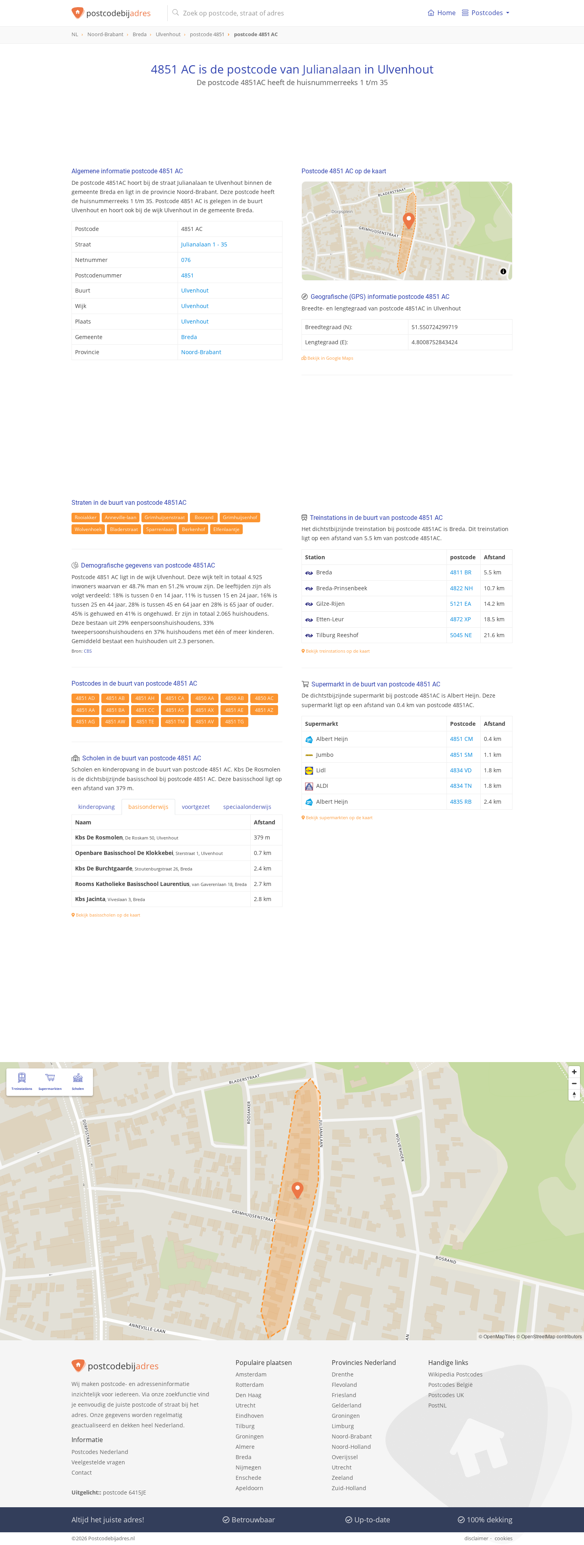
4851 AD (85, 698)
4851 (187, 275)
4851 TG (234, 721)
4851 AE (234, 710)
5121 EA (460, 603)
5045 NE (461, 635)
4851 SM (461, 754)
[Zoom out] (574, 1083)
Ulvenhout (195, 290)
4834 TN (461, 785)
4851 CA (175, 698)
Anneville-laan (120, 517)
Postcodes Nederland (100, 1452)
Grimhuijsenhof (240, 517)
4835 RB (461, 801)
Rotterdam (250, 1384)
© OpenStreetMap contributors (549, 1336)
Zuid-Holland (349, 1488)
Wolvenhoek (88, 529)
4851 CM (461, 738)
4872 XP (460, 619)
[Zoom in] (574, 1072)
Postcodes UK (446, 1395)
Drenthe (343, 1374)
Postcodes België (450, 1384)
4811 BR (461, 572)
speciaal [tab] (247, 806)
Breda (189, 337)
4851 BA (115, 710)
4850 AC (264, 698)
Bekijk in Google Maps (329, 358)
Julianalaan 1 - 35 (204, 244)
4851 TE (145, 721)
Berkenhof (193, 529)
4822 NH (461, 588)
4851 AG (85, 721)
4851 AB (115, 698)
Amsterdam (251, 1374)
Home (446, 12)
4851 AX (204, 710)
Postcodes (487, 12)
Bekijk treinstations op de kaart (337, 651)
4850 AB (234, 698)
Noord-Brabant (201, 352)
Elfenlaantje (226, 529)
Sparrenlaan (160, 529)
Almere (245, 1446)
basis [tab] (148, 806)
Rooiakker (86, 517)
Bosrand (204, 517)
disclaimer (476, 1538)
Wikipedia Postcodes (455, 1374)
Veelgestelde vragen (98, 1462)
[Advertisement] (292, 123)
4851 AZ (264, 710)
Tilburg (245, 1426)
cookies (503, 1538)
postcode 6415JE (124, 1492)
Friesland (344, 1395)
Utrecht (245, 1405)
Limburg (343, 1426)
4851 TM (175, 721)
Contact (82, 1472)
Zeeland (342, 1477)
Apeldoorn (249, 1488)
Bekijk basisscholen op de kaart (107, 915)
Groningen (250, 1436)
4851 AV (204, 721)
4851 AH (145, 698)
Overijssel (345, 1457)
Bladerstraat (124, 529)
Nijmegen (248, 1467)
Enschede (248, 1477)
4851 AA (85, 710)
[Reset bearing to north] (574, 1095)
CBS (88, 651)
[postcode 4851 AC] (116, 13)
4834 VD (461, 770)
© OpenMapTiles (497, 1336)
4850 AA (204, 698)
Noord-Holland (351, 1446)
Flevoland (344, 1384)
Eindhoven (250, 1415)
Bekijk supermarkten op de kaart (339, 817)
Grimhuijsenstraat (165, 517)
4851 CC (145, 710)
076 (186, 260)
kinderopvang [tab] (96, 806)
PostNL (437, 1405)
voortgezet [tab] (196, 806)
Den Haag (248, 1395)
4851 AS (175, 710)
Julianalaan (332, 69)
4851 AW (115, 721)
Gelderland (347, 1405)
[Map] (407, 231)
